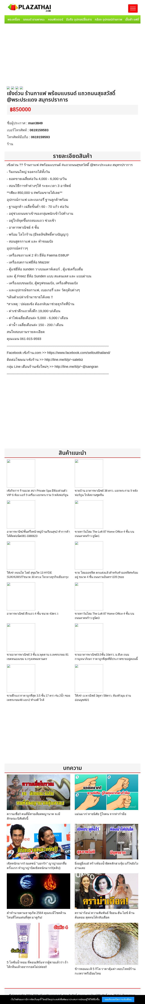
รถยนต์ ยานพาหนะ (34, 19)
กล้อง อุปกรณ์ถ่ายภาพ (108, 19)
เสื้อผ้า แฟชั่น (133, 19)
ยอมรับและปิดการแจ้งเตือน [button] (118, 999)
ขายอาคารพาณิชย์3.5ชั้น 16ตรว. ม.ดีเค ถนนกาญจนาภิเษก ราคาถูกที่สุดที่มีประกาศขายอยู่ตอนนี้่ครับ (106, 659)
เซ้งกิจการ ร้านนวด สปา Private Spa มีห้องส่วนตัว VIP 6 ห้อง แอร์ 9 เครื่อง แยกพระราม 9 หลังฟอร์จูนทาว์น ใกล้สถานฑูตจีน (37, 495)
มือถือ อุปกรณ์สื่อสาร (79, 19)
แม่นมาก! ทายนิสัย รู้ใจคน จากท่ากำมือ (100, 814)
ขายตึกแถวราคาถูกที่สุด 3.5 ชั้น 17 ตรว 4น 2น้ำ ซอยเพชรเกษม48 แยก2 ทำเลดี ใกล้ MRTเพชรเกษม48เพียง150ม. (38, 700)
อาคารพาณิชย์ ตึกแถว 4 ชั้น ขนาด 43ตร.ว (32, 613)
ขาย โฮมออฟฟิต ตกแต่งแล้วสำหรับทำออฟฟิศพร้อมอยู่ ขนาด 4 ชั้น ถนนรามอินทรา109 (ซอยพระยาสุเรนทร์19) (106, 577)
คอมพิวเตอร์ (55, 19)
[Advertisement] (72, 53)
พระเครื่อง (14, 19)
